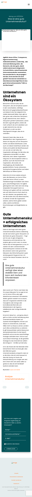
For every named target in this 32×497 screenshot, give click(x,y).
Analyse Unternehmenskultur (15, 377)
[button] (29, 4)
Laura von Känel (15, 370)
